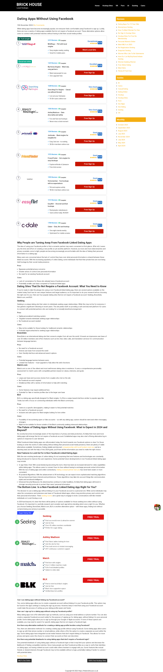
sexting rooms (47, 496)
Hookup (121, 95)
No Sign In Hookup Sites (127, 33)
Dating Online (122, 92)
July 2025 (121, 134)
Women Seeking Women (127, 62)
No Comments (39, 25)
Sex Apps (121, 104)
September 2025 (124, 128)
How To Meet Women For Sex (129, 30)
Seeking (47, 516)
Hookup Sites (107, 6)
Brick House (29, 4)
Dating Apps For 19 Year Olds (128, 24)
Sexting (135, 6)
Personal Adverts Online (126, 42)
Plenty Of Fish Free (125, 71)
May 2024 (121, 143)
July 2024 (121, 140)
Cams (143, 6)
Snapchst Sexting (124, 51)
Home (97, 6)
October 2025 (123, 125)
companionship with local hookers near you (78, 447)
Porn (123, 6)
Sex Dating (122, 107)
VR (117, 6)
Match (46, 558)
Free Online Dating (124, 65)
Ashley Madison (51, 537)
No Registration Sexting (126, 48)
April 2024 (121, 146)
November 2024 (124, 137)
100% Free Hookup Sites (97, 661)
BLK (45, 579)
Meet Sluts (122, 68)
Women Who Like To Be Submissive (131, 54)
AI (128, 6)
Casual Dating (123, 89)
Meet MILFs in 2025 (125, 45)
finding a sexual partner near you (68, 470)
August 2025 (122, 131)
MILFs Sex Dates (24, 661)
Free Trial (93, 517)
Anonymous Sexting (125, 27)
